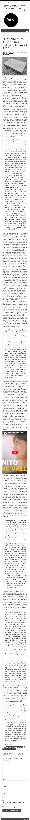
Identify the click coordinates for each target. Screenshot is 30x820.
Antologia (8, 33)
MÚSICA (13, 8)
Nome (4, 779)
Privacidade (13, 5)
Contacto (6, 5)
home (3, 33)
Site (3, 793)
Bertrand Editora (13, 747)
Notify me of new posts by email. (13, 807)
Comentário (6, 760)
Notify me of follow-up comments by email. (13, 803)
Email (4, 786)
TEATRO (18, 8)
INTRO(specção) (17, 7)
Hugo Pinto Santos (10, 52)
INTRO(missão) (8, 7)
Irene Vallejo (20, 747)
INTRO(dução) (21, 5)
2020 (7, 747)
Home (11, 3)
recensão (13, 748)
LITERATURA (7, 8)
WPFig (26, 819)
